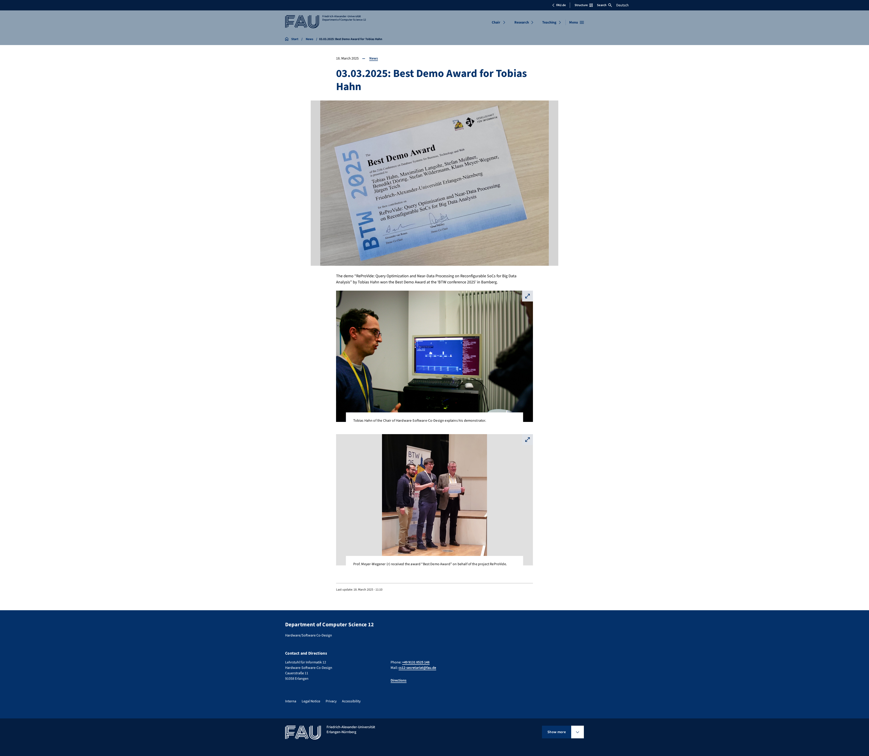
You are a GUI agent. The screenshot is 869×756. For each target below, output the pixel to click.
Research (521, 22)
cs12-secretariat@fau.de (417, 667)
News (373, 58)
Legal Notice (311, 701)
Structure (581, 5)
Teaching (549, 22)
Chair (496, 22)
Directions (398, 680)
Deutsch (622, 5)
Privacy (331, 701)
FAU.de (561, 5)
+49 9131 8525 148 (416, 662)
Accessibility (351, 701)
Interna (290, 701)
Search (601, 5)
